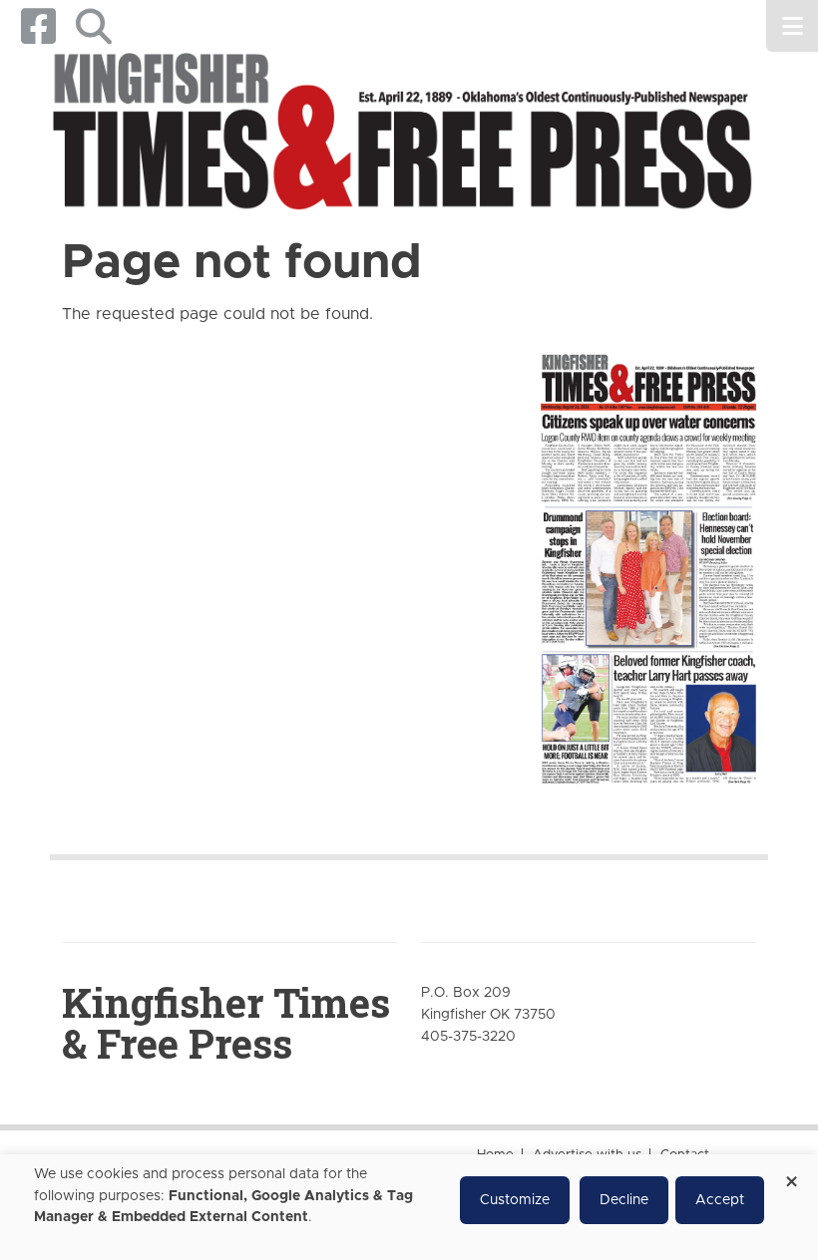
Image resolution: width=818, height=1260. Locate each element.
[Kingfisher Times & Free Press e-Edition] (648, 559)
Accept (719, 1200)
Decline (624, 1200)
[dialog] (409, 1207)
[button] (93, 26)
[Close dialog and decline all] (791, 1174)
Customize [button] (515, 1200)
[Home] (401, 135)
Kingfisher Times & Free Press (226, 1023)
